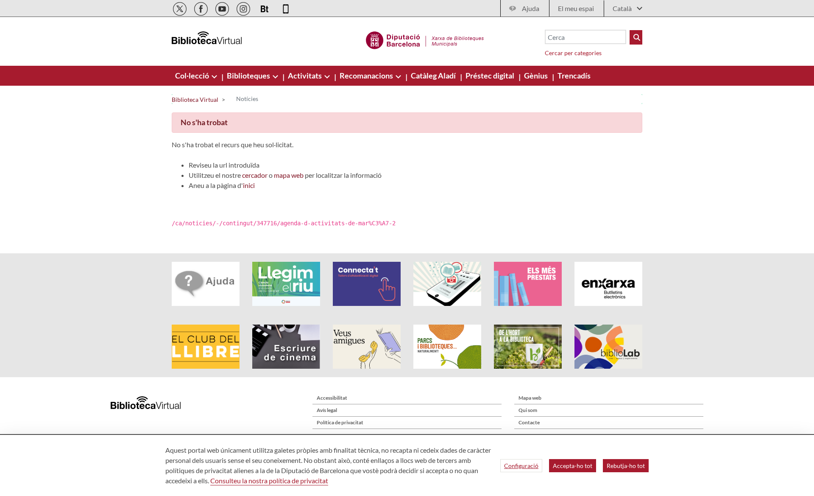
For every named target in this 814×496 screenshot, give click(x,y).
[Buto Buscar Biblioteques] (636, 37)
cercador (255, 175)
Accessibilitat (332, 398)
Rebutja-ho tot (626, 465)
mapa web (289, 175)
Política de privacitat (340, 422)
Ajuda (530, 8)
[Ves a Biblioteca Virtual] (425, 39)
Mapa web (530, 398)
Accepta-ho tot (572, 465)
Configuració (521, 465)
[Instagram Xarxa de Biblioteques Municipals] (244, 7)
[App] (286, 7)
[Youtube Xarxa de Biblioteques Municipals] (222, 7)
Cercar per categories (573, 52)
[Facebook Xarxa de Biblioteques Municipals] (201, 7)
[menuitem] (192, 75)
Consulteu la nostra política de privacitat (269, 480)
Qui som (528, 410)
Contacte (529, 422)
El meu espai (576, 8)
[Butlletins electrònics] (265, 7)
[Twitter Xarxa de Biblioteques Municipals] (180, 7)
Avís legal (327, 410)
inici (249, 185)
